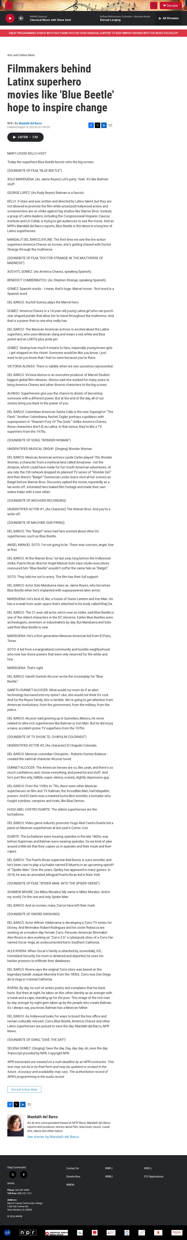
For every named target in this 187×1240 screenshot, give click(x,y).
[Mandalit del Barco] (15, 1125)
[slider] (26, 18)
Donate (172, 5)
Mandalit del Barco (30, 123)
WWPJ (108, 1168)
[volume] (21, 18)
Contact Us (72, 1168)
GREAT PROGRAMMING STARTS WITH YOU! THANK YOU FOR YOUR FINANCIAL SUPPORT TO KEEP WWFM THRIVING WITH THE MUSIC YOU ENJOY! (93, 33)
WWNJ (109, 1176)
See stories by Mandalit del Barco (53, 1136)
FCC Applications (153, 1176)
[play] (10, 18)
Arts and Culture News (21, 55)
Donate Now (73, 1176)
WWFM (10, 1183)
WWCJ (148, 1168)
